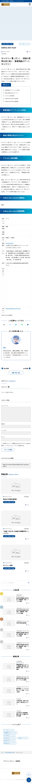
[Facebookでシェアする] (10, 325)
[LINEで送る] (22, 325)
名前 (3, 424)
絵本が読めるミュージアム (10, 738)
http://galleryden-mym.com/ (13, 308)
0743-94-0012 (9, 243)
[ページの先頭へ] (29, 780)
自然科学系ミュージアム (9, 740)
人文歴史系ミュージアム (9, 735)
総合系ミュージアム (23, 738)
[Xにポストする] (4, 325)
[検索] (29, 582)
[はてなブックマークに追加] (16, 325)
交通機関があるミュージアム (10, 732)
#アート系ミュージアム (25, 44)
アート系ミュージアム (9, 730)
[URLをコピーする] (28, 325)
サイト (3, 437)
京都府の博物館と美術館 (7, 44)
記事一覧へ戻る (16, 372)
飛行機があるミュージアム (10, 743)
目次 (6, 84)
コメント (4, 405)
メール (3, 430)
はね (4, 347)
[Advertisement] (16, 23)
